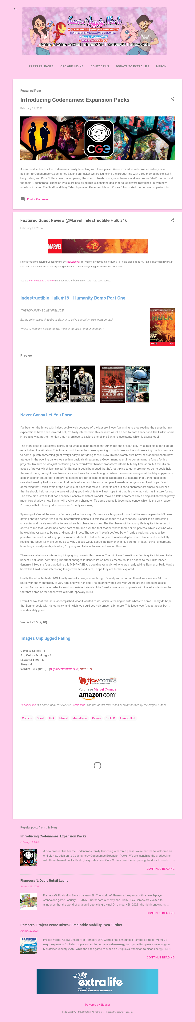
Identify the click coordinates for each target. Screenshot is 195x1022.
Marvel (63, 718)
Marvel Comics (105, 689)
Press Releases (41, 66)
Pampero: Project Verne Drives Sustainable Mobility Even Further (71, 925)
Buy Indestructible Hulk (64, 669)
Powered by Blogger (97, 1004)
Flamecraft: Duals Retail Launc (44, 881)
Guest (40, 718)
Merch (161, 66)
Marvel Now (80, 718)
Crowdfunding (72, 66)
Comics (27, 718)
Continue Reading (161, 869)
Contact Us (99, 66)
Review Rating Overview (42, 280)
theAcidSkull (127, 718)
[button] (172, 99)
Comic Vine (78, 705)
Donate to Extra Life (132, 66)
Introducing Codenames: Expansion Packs (74, 99)
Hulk (51, 718)
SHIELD (110, 718)
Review (96, 718)
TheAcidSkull (73, 261)
